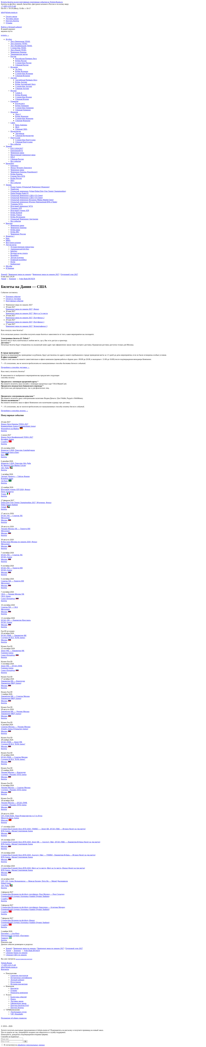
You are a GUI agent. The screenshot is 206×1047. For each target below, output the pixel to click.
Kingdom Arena (7, 478)
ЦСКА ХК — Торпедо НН (12, 568)
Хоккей (9, 146)
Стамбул (4, 442)
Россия (13, 56)
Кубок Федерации (17, 217)
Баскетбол (10, 163)
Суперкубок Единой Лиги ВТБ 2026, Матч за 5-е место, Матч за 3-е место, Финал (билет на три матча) (43, 868)
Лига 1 (18, 114)
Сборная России (21, 65)
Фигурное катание (13, 243)
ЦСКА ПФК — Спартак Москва (14, 757)
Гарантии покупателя (19, 975)
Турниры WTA (16, 204)
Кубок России (21, 61)
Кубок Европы (16, 174)
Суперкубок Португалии (25, 140)
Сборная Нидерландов (24, 136)
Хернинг (12, 279)
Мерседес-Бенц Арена (10, 818)
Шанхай (4, 820)
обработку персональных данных (31, 1045)
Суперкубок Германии (24, 108)
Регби (12, 262)
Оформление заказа (18, 1003)
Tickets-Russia (6, 963)
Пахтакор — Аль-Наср (10, 933)
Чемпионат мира (17, 153)
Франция (14, 112)
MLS (17, 127)
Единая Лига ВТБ (17, 176)
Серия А (18, 93)
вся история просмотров (24, 959)
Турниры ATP (16, 208)
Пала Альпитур (7, 492)
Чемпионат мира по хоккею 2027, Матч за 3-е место (27, 313)
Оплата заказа (11, 16)
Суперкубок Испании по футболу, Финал (18, 920)
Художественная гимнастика (22, 247)
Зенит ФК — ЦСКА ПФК (11, 666)
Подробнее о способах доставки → (15, 367)
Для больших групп (18, 1012)
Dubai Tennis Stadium (9, 505)
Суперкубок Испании (24, 74)
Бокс (8, 238)
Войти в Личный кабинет (11, 27)
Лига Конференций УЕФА (21, 46)
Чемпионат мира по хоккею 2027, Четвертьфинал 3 (26, 326)
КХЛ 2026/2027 (16, 148)
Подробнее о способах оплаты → (14, 411)
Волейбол (14, 255)
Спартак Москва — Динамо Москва (15, 727)
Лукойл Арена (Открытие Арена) (14, 729)
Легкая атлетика (17, 258)
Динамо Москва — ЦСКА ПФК (14, 803)
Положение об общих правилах (14, 1018)
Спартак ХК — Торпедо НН (12, 581)
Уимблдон (14, 189)
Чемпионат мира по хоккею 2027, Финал (22, 309)
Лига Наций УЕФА (18, 50)
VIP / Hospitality (16, 1014)
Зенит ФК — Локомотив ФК (12, 651)
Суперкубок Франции (24, 118)
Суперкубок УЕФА (18, 48)
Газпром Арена (7, 653)
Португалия (15, 138)
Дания (3, 279)
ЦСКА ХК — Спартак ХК (12, 516)
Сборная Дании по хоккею (16, 953)
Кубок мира (15, 230)
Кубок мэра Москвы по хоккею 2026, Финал (19, 542)
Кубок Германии (22, 106)
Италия (13, 91)
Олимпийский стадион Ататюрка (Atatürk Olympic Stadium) (25, 896)
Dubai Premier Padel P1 (19, 193)
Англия (13, 78)
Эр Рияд (4, 481)
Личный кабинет (17, 980)
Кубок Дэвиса (16, 215)
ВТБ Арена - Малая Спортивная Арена (17, 831)
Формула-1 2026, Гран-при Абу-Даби (16, 463)
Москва (4, 520)
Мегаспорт (5, 518)
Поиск (13, 999)
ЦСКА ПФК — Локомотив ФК (13, 635)
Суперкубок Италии (23, 97)
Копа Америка (21, 125)
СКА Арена (6, 596)
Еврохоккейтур (16, 151)
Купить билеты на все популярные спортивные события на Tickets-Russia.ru (32, 2)
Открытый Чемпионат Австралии (24, 219)
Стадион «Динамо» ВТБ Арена (13, 774)
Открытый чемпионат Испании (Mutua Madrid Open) (32, 200)
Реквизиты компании (19, 993)
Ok (25, 1041)
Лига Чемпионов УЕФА (20, 41)
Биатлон (9, 223)
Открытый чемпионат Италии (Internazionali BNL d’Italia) (33, 202)
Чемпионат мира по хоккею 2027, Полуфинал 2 (25, 318)
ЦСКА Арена (6, 557)
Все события (15, 144)
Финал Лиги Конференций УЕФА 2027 (17, 437)
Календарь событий (18, 997)
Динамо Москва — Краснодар (13, 772)
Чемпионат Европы (18, 52)
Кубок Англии (21, 82)
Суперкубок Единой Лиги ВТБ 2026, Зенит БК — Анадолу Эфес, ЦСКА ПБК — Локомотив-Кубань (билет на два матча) (50, 842)
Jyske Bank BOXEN (27, 279)
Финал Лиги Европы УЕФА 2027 (14, 424)
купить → (5, 35)
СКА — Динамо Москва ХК (12, 594)
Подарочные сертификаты (21, 978)
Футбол (9, 39)
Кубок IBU (14, 232)
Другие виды (11, 245)
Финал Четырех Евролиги (21, 168)
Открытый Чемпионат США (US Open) (26, 195)
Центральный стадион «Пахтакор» (15, 936)
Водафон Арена (7, 439)
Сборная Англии (22, 88)
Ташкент (4, 938)
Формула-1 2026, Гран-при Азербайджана (18, 450)
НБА (12, 180)
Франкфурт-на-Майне (10, 429)
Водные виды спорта (19, 253)
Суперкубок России (23, 63)
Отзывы (9, 23)
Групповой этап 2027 (69, 274)
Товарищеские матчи (19, 54)
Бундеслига (20, 103)
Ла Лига (18, 69)
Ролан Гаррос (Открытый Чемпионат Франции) (29, 187)
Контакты (5, 969)
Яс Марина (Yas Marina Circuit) (13, 465)
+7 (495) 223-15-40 (8, 6)
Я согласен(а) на (24, 1045)
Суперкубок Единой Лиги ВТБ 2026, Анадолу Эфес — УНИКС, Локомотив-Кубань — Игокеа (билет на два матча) (48, 855)
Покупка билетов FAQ (19, 1005)
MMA (8, 240)
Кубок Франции (21, 116)
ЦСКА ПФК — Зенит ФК (11, 742)
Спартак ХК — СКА (9, 607)
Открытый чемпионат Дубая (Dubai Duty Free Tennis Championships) (38, 191)
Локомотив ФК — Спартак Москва (15, 696)
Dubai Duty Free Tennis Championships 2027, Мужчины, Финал (26, 503)
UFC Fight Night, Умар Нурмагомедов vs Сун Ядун (21, 816)
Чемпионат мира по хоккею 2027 (45, 274)
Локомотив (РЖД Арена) (11, 683)
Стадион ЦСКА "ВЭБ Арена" (13, 638)
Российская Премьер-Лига (26, 59)
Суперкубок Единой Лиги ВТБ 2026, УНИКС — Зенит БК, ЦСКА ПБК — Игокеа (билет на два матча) (43, 829)
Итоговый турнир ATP (19, 210)
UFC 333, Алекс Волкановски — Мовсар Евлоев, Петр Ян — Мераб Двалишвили (34, 881)
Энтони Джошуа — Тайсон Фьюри (15, 476)
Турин (3, 494)
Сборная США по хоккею (16, 955)
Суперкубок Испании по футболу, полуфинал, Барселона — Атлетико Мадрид (33, 907)
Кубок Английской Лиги (25, 84)
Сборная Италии (22, 99)
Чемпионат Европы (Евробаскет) (23, 172)
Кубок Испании (21, 71)
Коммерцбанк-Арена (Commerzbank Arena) (18, 426)
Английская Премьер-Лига (26, 80)
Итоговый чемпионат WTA (21, 206)
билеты (4, 431)
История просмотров (19, 984)
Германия (14, 101)
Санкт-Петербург (8, 599)
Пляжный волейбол (18, 260)
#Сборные (10, 268)
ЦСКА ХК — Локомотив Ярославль (16, 620)
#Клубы (9, 266)
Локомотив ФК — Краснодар (13, 681)
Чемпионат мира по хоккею (19, 274)
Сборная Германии (23, 110)
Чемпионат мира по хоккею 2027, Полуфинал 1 (25, 322)
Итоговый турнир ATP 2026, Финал (15, 489)
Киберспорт (15, 264)
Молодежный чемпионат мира (22, 155)
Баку (3, 455)
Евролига (14, 166)
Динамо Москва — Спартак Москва (15, 788)
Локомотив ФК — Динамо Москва (15, 711)
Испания (14, 67)
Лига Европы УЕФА (18, 44)
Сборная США (21, 129)
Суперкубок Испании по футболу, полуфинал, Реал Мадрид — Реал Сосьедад (32, 894)
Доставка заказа (12, 19)
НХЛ (12, 157)
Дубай (3, 507)
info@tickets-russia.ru (9, 12)
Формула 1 (10, 236)
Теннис (9, 185)
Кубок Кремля (16, 213)
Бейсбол (13, 251)
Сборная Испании (22, 76)
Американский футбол (19, 249)
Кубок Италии (21, 95)
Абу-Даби (5, 468)
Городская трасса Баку (10, 452)
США (12, 123)
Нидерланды (15, 131)
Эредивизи (19, 133)
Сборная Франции (22, 121)
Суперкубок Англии (23, 86)
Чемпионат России (18, 234)
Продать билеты (12, 21)
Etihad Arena (6, 883)
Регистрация (15, 982)
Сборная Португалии (24, 142)
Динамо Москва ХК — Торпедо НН (15, 529)
